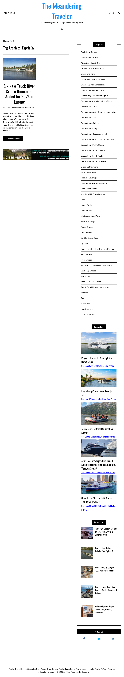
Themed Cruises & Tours (91, 281)
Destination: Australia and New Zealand (97, 101)
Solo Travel (85, 276)
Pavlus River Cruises (49, 669)
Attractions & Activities (90, 63)
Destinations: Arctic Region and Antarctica (98, 112)
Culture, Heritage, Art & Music (93, 90)
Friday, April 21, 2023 (27, 107)
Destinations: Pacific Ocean (92, 145)
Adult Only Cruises (89, 52)
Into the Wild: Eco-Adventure (93, 194)
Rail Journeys (86, 254)
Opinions (85, 243)
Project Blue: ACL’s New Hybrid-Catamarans (96, 360)
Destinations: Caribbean (91, 123)
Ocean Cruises (87, 227)
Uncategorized (87, 309)
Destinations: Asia (88, 117)
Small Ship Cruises (88, 271)
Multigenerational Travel (91, 216)
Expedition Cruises (89, 172)
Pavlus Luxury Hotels (85, 669)
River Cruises (86, 260)
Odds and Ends (87, 232)
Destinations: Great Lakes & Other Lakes (98, 139)
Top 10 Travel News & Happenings (95, 287)
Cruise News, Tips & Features (93, 79)
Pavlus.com (84, 672)
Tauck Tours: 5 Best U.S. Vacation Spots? (97, 431)
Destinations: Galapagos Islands (94, 134)
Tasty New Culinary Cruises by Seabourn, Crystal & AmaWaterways (106, 531)
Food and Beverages (89, 178)
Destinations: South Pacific (92, 156)
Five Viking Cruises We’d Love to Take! (96, 393)
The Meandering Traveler (62, 11)
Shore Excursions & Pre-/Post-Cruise (96, 265)
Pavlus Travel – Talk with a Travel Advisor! (98, 249)
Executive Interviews (89, 167)
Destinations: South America (93, 150)
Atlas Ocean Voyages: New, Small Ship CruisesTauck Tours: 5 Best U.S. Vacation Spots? (98, 464)
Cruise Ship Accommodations (93, 85)
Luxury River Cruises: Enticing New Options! (104, 549)
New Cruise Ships (88, 221)
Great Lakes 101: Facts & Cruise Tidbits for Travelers (96, 500)
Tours (83, 298)
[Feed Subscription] (32, 48)
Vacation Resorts (88, 314)
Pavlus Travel (14, 669)
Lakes (83, 199)
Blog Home (9, 13)
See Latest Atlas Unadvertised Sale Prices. (98, 472)
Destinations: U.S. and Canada (93, 161)
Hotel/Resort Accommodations (94, 183)
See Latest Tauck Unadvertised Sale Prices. (98, 436)
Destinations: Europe (89, 128)
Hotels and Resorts (89, 188)
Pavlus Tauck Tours (67, 669)
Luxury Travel (86, 210)
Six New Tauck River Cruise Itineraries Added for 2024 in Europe (19, 94)
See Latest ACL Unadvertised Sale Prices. (97, 365)
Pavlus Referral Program (105, 669)
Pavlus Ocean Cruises (30, 669)
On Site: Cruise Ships (89, 238)
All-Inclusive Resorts (89, 57)
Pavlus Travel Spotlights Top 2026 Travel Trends (104, 569)
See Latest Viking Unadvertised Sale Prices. (98, 399)
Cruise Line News (88, 74)
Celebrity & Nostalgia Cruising (93, 68)
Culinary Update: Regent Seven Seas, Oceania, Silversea (105, 609)
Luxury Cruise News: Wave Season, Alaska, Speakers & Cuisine (106, 590)
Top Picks (85, 292)
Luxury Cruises (87, 205)
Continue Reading (13, 139)
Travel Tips (85, 303)
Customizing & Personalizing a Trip (95, 95)
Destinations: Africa (89, 106)
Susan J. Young (11, 107)
